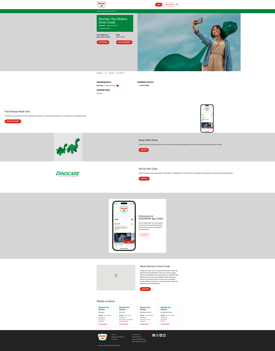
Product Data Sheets (136, 337)
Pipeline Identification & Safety (139, 341)
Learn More (144, 178)
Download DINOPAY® (13, 121)
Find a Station (169, 4)
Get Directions (103, 42)
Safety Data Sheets (136, 334)
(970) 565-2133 (122, 317)
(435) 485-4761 (164, 317)
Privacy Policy (114, 339)
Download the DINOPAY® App (118, 337)
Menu (158, 4)
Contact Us (113, 334)
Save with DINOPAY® (124, 42)
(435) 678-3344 (101, 317)
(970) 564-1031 (143, 317)
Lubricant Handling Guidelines (139, 339)
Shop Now (144, 150)
